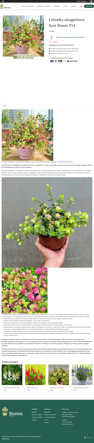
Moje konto (89, 6)
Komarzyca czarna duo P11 (57, 387)
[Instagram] (91, 437)
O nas (66, 6)
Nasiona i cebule (37, 414)
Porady (74, 6)
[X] (88, 437)
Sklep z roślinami (27, 6)
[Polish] (81, 6)
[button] (43, 17)
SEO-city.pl (19, 436)
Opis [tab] (5, 105)
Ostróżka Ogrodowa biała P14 (11, 387)
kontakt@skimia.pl (67, 424)
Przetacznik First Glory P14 (80, 387)
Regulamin (47, 412)
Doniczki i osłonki (37, 417)
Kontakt (46, 422)
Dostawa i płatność (49, 417)
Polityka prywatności (50, 414)
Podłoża (57, 6)
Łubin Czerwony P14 (32, 387)
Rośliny (34, 412)
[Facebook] (3, 1)
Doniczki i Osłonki (43, 6)
